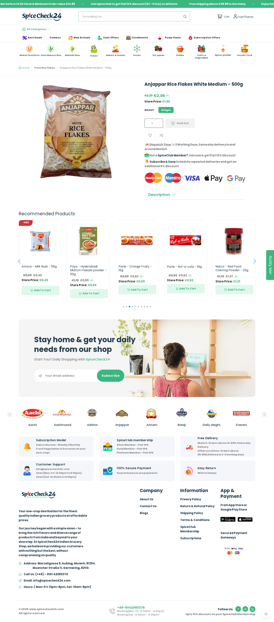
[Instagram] (245, 609)
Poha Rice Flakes (44, 68)
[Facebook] (238, 609)
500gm (166, 110)
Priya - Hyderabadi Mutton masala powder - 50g (40, 270)
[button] (19, 261)
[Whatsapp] (252, 609)
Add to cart (42, 293)
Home (26, 68)
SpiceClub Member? (173, 155)
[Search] (186, 16)
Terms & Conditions (195, 520)
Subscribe (111, 376)
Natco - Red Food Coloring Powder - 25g (183, 268)
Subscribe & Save (162, 162)
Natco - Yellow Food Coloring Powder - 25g (231, 268)
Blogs (144, 513)
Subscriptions (190, 538)
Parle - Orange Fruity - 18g (86, 268)
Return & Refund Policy (197, 506)
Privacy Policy (190, 499)
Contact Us (148, 506)
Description (159, 194)
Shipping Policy (191, 513)
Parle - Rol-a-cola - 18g (136, 266)
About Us (146, 499)
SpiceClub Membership (189, 529)
